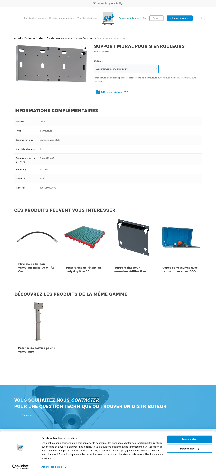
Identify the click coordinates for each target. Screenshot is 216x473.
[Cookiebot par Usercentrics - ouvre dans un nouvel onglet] (20, 466)
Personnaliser (187, 448)
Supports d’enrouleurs (83, 38)
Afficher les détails (51, 466)
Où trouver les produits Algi (108, 3)
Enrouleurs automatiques (58, 38)
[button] (85, 48)
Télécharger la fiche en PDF (114, 92)
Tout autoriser (189, 439)
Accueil (17, 38)
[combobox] (126, 69)
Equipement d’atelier (34, 38)
